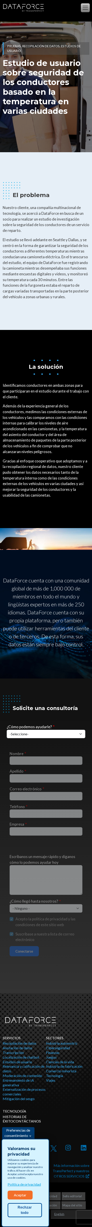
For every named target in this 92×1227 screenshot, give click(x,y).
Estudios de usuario (17, 1062)
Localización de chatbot (21, 1057)
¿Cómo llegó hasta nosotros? (34, 901)
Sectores (54, 1038)
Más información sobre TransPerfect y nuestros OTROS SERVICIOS (71, 1170)
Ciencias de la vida (60, 1062)
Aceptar (20, 1195)
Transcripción (13, 1052)
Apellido (16, 771)
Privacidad (49, 1196)
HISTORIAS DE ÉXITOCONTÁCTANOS (22, 1119)
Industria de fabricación (64, 1066)
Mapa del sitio (72, 1205)
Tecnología (54, 1075)
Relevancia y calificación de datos (23, 1068)
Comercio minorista (61, 1071)
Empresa (17, 824)
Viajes (50, 1080)
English (59, 1214)
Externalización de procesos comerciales (24, 1091)
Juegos (51, 1057)
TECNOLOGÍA (14, 1111)
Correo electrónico (26, 789)
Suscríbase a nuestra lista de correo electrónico (44, 937)
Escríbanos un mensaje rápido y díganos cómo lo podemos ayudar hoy (42, 859)
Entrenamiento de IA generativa (18, 1082)
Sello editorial (72, 1196)
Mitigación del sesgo (19, 1099)
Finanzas (52, 1052)
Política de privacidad (24, 1184)
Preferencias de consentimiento (17, 1133)
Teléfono (17, 806)
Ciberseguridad (58, 1048)
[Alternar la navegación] (85, 7)
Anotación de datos (17, 1048)
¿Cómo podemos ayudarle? (29, 726)
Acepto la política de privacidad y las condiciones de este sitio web (45, 922)
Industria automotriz (61, 1043)
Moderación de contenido (22, 1075)
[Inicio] (23, 8)
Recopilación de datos (19, 1043)
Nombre (16, 753)
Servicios (12, 1038)
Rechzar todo (25, 1210)
